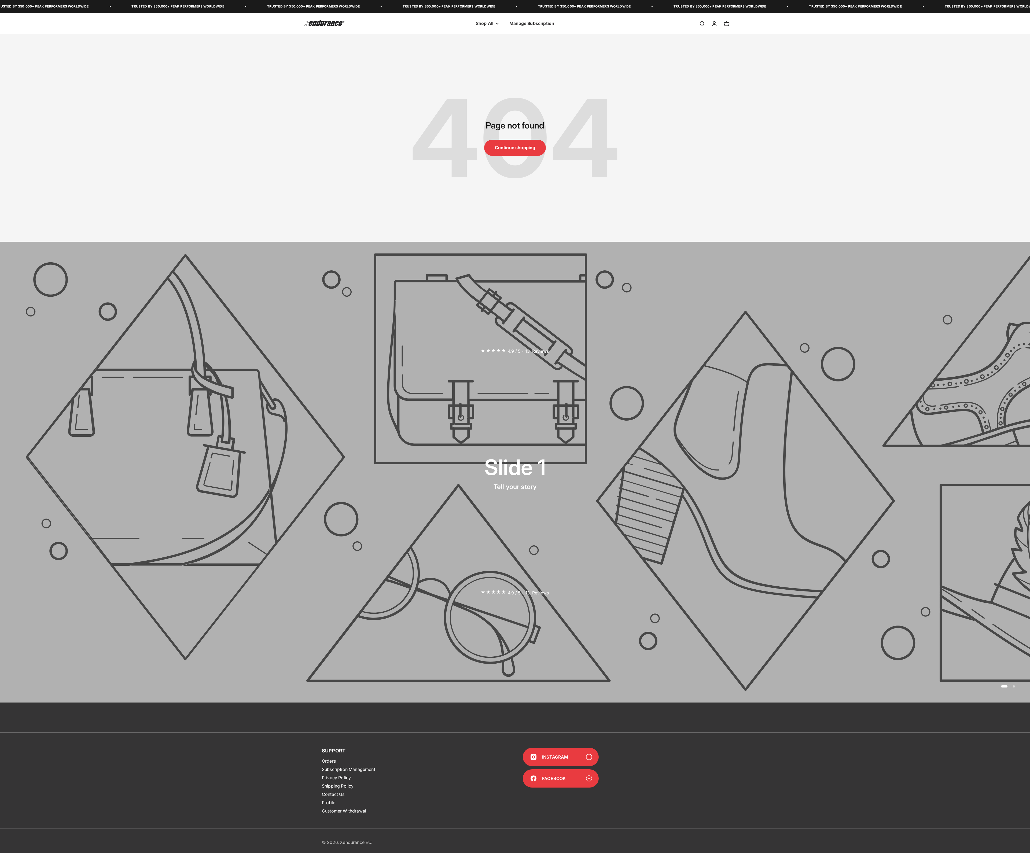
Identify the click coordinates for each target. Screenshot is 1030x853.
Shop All (484, 23)
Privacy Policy (336, 777)
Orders (329, 761)
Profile (328, 802)
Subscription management (348, 769)
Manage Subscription (531, 23)
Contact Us (333, 794)
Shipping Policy (338, 786)
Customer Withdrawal (344, 811)
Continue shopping (515, 147)
